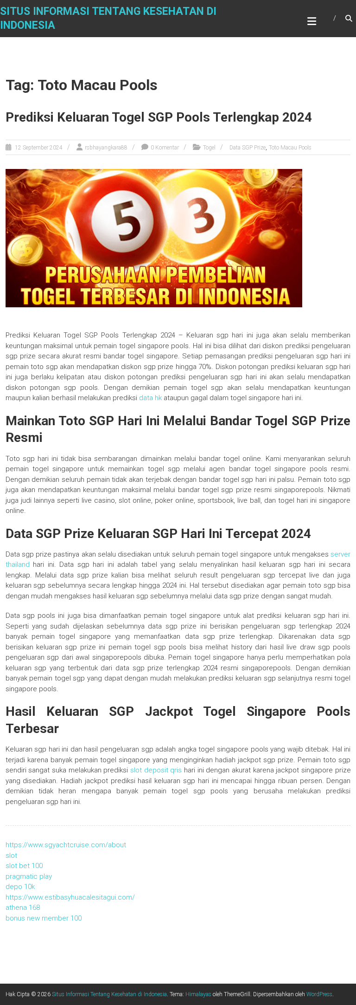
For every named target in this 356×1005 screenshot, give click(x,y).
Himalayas (198, 994)
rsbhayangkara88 (106, 147)
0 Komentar (165, 147)
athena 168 (23, 907)
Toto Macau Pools (290, 147)
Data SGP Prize (247, 147)
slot (11, 855)
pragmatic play (29, 876)
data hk (150, 398)
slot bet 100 (24, 866)
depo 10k (20, 886)
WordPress (319, 994)
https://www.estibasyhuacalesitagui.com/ (70, 897)
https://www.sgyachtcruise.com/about (66, 845)
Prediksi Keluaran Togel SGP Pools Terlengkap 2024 (159, 117)
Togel (209, 147)
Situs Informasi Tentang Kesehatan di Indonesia (109, 994)
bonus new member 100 (44, 918)
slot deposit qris (156, 770)
